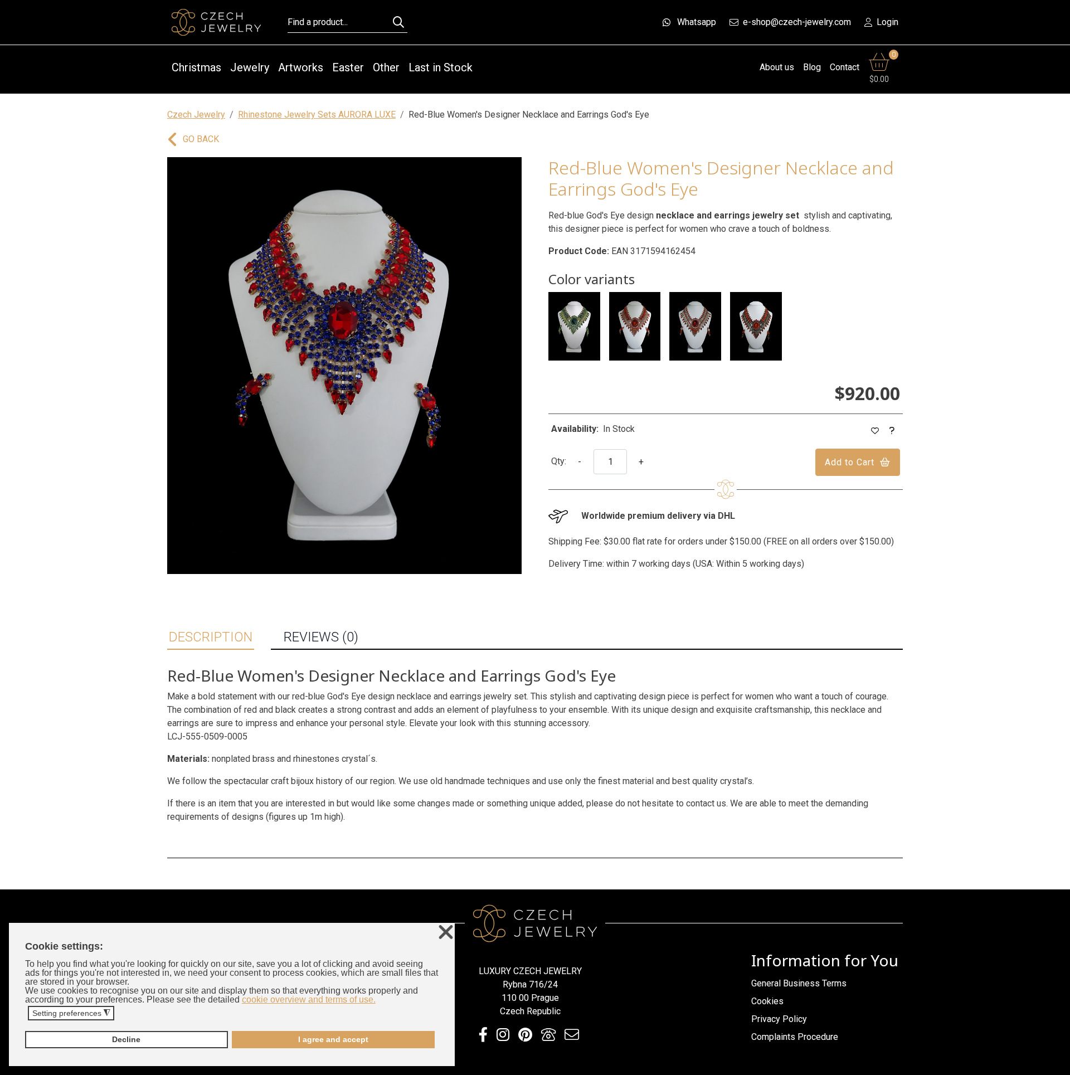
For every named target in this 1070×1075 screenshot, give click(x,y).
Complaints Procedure (794, 1037)
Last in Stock (440, 67)
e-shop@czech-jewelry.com (797, 22)
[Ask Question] (892, 431)
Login (887, 22)
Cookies (767, 1001)
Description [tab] (210, 637)
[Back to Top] (1056, 1063)
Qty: (558, 461)
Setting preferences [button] (71, 1013)
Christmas (196, 67)
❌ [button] (446, 932)
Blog (812, 67)
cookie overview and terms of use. (309, 999)
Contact (844, 67)
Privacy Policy (779, 1019)
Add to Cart (849, 462)
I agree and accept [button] (333, 1039)
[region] (344, 365)
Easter (348, 67)
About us (777, 67)
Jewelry (249, 67)
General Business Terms (799, 983)
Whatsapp (696, 22)
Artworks (300, 67)
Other (386, 67)
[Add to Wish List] (875, 431)
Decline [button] (126, 1039)
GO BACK (201, 139)
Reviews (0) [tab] (321, 637)
